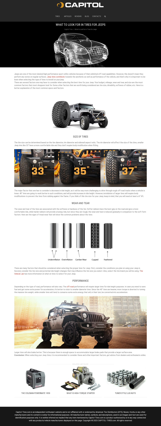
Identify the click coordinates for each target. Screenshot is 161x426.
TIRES (57, 16)
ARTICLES (67, 16)
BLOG (87, 16)
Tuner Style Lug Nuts (125, 393)
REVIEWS (78, 16)
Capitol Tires (68, 29)
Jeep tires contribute (56, 77)
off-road (70, 287)
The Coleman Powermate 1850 (35, 393)
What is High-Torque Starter (81, 393)
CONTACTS (96, 16)
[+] (35, 378)
